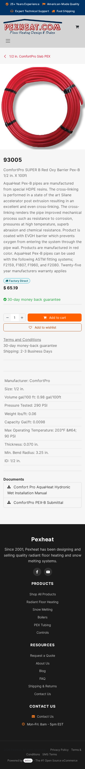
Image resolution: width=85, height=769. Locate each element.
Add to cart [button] (57, 317)
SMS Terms (49, 754)
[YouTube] (48, 572)
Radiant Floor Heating (42, 602)
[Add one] (22, 317)
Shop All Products (42, 594)
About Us (42, 663)
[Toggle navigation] (7, 40)
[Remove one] (7, 317)
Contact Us (42, 694)
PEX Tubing (42, 625)
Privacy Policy (59, 749)
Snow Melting (43, 609)
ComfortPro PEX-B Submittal (37, 502)
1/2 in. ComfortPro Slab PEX (29, 56)
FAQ (42, 678)
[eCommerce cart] (77, 26)
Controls (42, 632)
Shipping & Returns (42, 686)
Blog (42, 671)
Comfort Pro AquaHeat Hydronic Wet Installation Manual (38, 490)
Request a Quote (42, 655)
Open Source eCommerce (61, 760)
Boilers (42, 617)
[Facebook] (37, 572)
